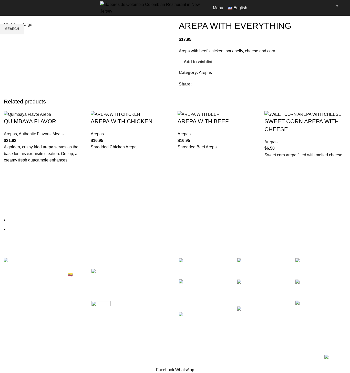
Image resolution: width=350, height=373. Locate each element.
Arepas (10, 134)
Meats (58, 134)
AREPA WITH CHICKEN (121, 121)
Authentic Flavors (34, 134)
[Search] (345, 8)
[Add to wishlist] (10, 170)
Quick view (10, 189)
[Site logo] (151, 7)
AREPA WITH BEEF (203, 121)
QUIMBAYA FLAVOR (30, 121)
